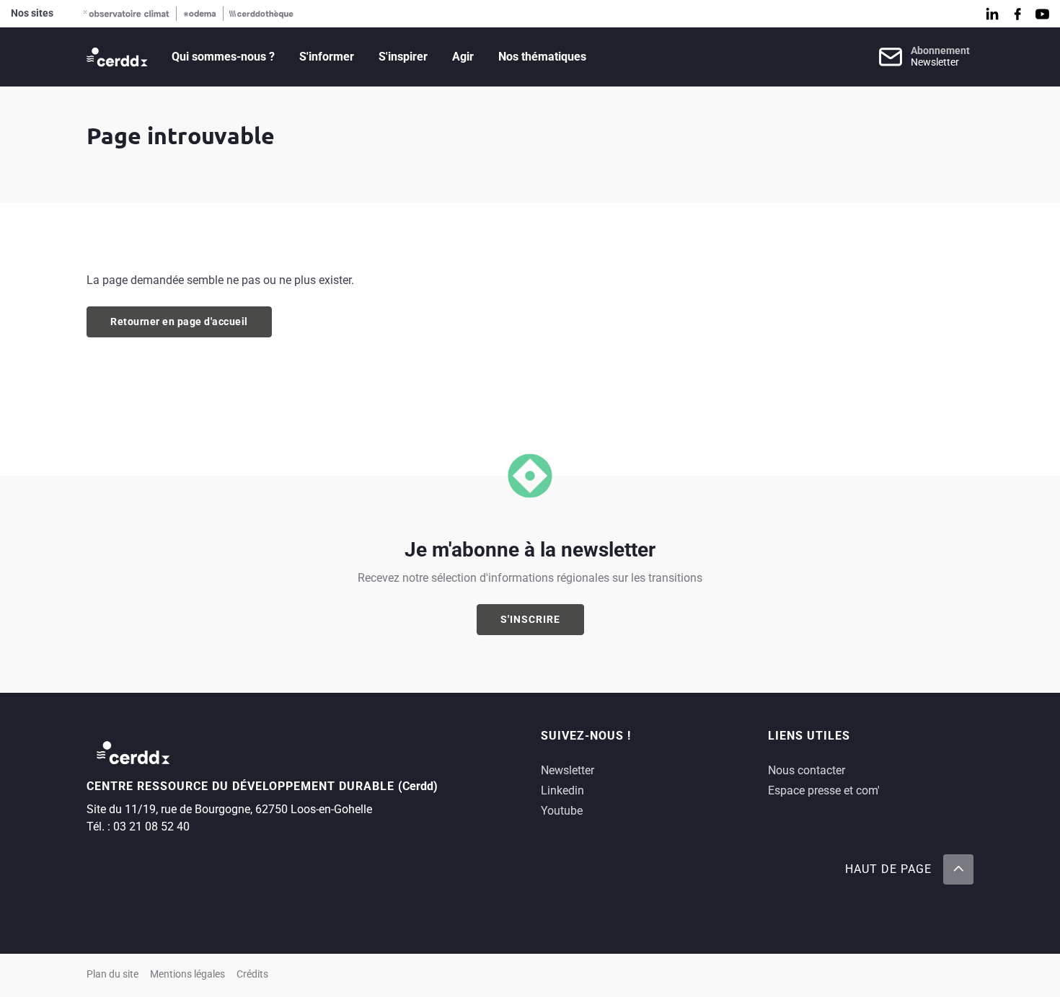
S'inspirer (403, 56)
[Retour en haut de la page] (958, 869)
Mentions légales (187, 974)
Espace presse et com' (824, 790)
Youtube (562, 810)
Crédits (252, 974)
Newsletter (567, 770)
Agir (463, 56)
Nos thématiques (542, 56)
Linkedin (562, 790)
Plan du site (112, 974)
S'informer (326, 56)
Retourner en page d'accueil (179, 321)
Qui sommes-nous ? (223, 56)
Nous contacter (806, 770)
